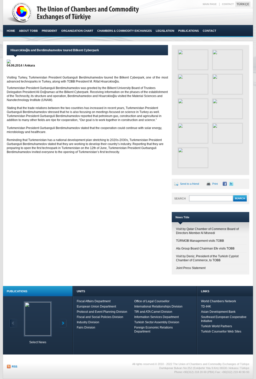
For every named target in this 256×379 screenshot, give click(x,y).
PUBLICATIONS (188, 30)
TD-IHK (206, 306)
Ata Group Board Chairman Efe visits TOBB (205, 248)
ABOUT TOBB (28, 30)
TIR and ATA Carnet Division (153, 312)
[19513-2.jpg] (193, 59)
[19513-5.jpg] (227, 84)
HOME (11, 30)
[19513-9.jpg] (227, 133)
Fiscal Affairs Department (93, 301)
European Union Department (96, 306)
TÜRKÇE (242, 4)
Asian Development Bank (218, 312)
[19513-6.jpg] (193, 109)
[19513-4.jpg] (193, 84)
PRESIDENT (49, 30)
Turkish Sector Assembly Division (156, 322)
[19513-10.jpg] (193, 157)
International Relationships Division (158, 306)
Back (13, 323)
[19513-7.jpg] (227, 109)
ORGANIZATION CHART (77, 30)
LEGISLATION (165, 30)
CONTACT (228, 4)
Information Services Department (156, 317)
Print (215, 183)
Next (63, 323)
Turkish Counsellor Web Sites (221, 331)
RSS (14, 366)
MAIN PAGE (210, 4)
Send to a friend (189, 183)
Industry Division (88, 322)
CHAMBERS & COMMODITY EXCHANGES (124, 30)
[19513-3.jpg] (227, 59)
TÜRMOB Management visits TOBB (200, 240)
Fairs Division (86, 327)
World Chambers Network (218, 301)
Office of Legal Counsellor (152, 301)
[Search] (240, 200)
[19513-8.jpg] (193, 133)
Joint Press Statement (191, 268)
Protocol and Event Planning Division (102, 312)
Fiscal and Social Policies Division (100, 317)
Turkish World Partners (216, 326)
